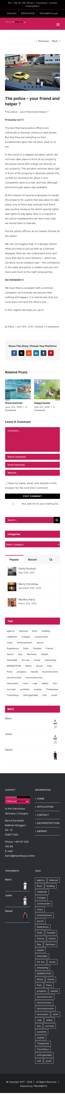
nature (39, 666)
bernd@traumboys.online (20, 855)
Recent (32, 559)
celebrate (12, 636)
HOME (40, 798)
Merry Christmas (28, 584)
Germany (32, 654)
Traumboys (13, 695)
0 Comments (52, 326)
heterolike (12, 660)
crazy (10, 642)
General (39, 326)
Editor (11, 326)
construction (41, 636)
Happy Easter (42, 403)
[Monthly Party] (12, 600)
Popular (14, 559)
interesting (50, 660)
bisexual (23, 631)
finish (26, 648)
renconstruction (34, 677)
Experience (13, 648)
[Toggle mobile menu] (58, 24)
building (46, 631)
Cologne (25, 636)
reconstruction (50, 671)
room (25, 683)
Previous (43, 41)
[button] (7, 396)
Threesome (52, 689)
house (37, 660)
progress (21, 671)
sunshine (25, 689)
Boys (35, 631)
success (11, 689)
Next (55, 41)
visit (44, 695)
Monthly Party (26, 599)
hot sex (26, 660)
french (10, 654)
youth (54, 695)
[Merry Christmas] (12, 584)
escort (40, 642)
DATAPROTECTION (47, 823)
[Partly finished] (12, 569)
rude (34, 683)
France (49, 648)
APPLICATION (45, 806)
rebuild (34, 671)
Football (37, 648)
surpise (38, 689)
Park (49, 666)
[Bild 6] (32, 72)
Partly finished (27, 568)
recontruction (14, 677)
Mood (29, 666)
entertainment (24, 642)
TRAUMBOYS (40, 1086)
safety (45, 683)
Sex (55, 683)
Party (10, 671)
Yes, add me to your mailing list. (40, 503)
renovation (12, 683)
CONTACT (43, 815)
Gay (20, 654)
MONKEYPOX (14, 666)
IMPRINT (42, 831)
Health (44, 654)
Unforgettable (30, 695)
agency (11, 631)
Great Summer (14, 403)
